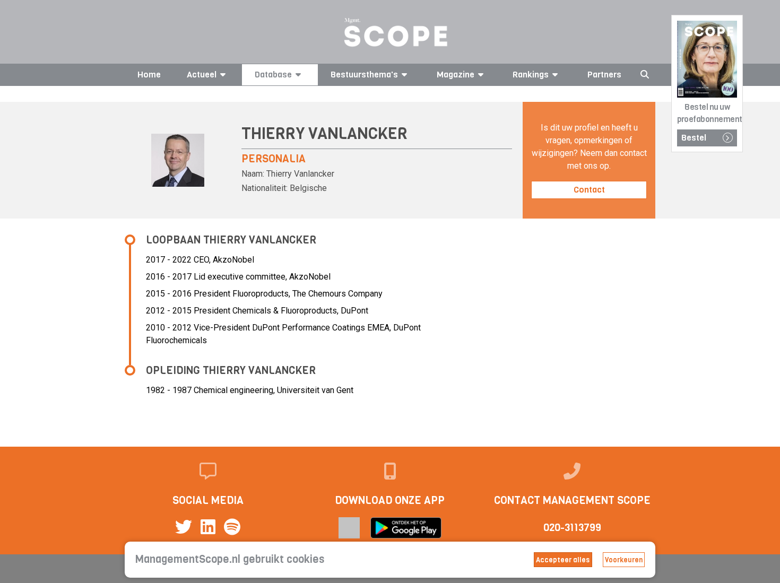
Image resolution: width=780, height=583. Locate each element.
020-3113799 (572, 527)
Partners (604, 74)
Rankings (531, 74)
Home (149, 74)
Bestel (693, 137)
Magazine (455, 74)
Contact (589, 189)
